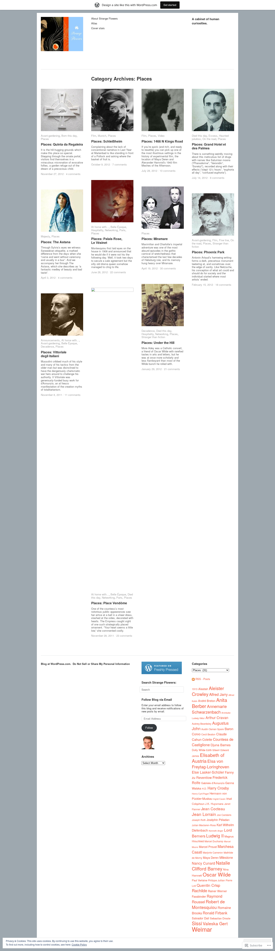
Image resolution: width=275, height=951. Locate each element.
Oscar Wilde (217, 874)
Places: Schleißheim (106, 141)
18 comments (223, 285)
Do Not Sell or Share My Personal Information (101, 664)
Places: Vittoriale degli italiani (53, 354)
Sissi (197, 923)
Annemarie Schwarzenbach (209, 709)
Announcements (50, 340)
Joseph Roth (199, 820)
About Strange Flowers (104, 18)
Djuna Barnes (221, 744)
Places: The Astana (55, 242)
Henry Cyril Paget (200, 793)
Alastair (203, 689)
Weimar (202, 929)
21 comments (172, 369)
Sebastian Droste (220, 918)
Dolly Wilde (198, 750)
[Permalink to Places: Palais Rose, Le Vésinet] (112, 201)
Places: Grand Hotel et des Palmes (209, 146)
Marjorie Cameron (213, 852)
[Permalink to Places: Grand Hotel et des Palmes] (213, 110)
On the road (209, 139)
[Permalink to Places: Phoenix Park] (213, 214)
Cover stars (98, 28)
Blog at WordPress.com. (56, 664)
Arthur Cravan (217, 717)
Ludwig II (215, 835)
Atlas (94, 23)
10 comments (168, 171)
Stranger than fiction (153, 337)
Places (45, 139)
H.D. (204, 788)
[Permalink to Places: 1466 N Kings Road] (163, 110)
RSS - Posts (202, 679)
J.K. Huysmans (214, 804)
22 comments (118, 272)
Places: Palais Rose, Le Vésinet (106, 240)
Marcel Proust (208, 846)
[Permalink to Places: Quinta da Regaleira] (62, 110)
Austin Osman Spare (212, 729)
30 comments (168, 268)
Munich (102, 136)
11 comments (73, 395)
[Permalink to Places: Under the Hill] (163, 305)
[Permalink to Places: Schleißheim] (112, 110)
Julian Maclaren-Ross (204, 825)
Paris (122, 230)
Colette (207, 739)
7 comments (119, 164)
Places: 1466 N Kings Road (162, 141)
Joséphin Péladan (218, 820)
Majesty (45, 236)
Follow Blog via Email (157, 699)
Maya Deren (211, 857)
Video (161, 136)
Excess (213, 136)
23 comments (124, 635)
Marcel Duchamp (214, 841)
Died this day (199, 136)
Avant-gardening (50, 136)
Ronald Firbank (215, 912)
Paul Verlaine (199, 880)
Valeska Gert (215, 923)
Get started (169, 4)
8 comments (217, 178)
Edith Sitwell (213, 750)
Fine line (224, 240)
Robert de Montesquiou (208, 904)
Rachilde (199, 890)
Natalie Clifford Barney (211, 865)
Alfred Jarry (218, 694)
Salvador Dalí (200, 918)
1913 (194, 689)
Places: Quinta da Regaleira (62, 144)
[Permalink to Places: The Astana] (62, 210)
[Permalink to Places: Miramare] (163, 207)
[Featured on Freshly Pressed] (162, 673)
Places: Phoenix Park (208, 252)
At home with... (100, 227)
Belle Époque (118, 227)
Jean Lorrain (204, 814)
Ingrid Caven (219, 798)
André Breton (206, 701)
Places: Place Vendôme (109, 603)
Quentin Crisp (208, 885)
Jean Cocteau (213, 808)
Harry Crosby (218, 788)
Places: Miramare (155, 238)
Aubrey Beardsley (201, 723)
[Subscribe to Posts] (193, 679)
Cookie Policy (79, 944)
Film (93, 136)
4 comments (73, 174)
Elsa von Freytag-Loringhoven (210, 764)
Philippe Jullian (216, 880)
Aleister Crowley (208, 691)
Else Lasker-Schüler (208, 772)
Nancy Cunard (203, 863)
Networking (111, 230)
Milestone (226, 857)
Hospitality (97, 230)
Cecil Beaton (208, 734)
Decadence (148, 331)
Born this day (69, 136)
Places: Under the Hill (158, 342)
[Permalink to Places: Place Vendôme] (112, 439)
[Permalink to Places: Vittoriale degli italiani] (62, 314)
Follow (149, 728)
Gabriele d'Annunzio (212, 783)
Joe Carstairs (224, 814)
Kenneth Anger (216, 830)
